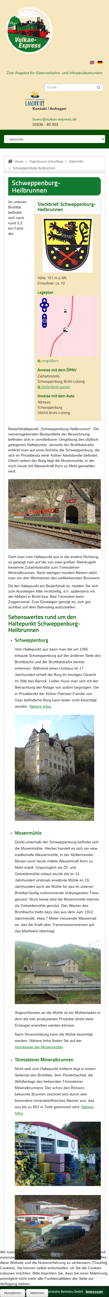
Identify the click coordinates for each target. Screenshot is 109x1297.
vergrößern (49, 360)
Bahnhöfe (76, 161)
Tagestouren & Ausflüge (46, 161)
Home (19, 161)
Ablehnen (37, 1293)
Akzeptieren (12, 1293)
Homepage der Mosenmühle (39, 1047)
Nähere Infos (40, 706)
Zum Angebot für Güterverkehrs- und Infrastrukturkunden (54, 73)
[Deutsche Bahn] (39, 386)
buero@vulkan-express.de (55, 119)
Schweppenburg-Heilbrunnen (36, 186)
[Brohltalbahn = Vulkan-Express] (29, 30)
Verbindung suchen (55, 386)
